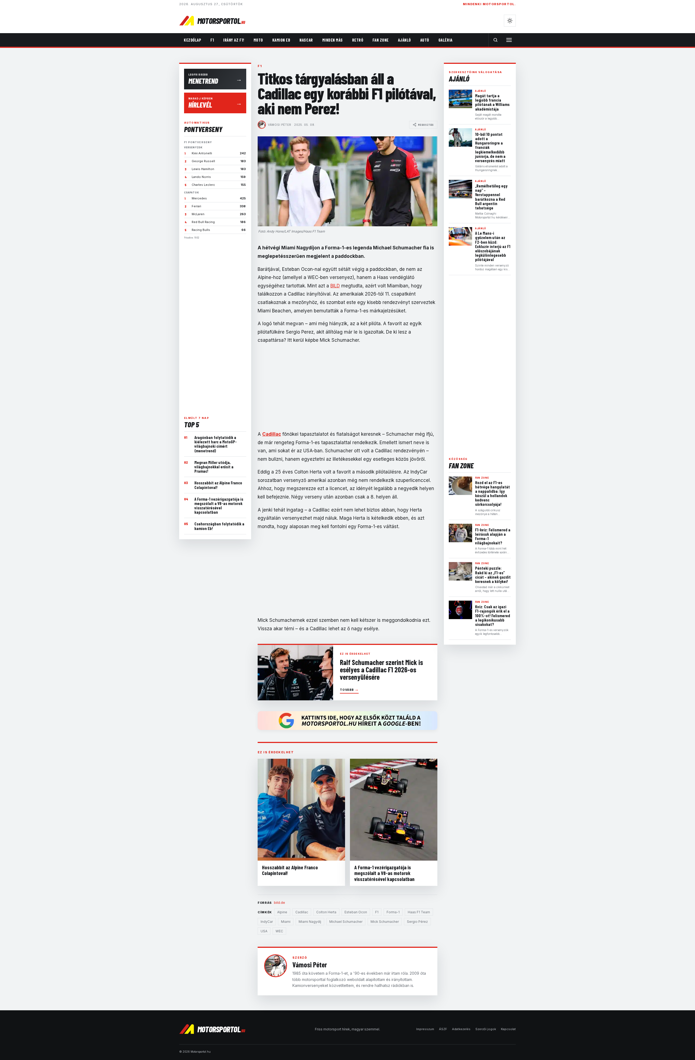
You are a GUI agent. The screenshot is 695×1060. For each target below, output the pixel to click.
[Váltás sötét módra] (510, 21)
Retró (358, 39)
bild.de (279, 902)
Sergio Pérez (417, 922)
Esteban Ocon (356, 912)
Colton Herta (326, 912)
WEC (279, 931)
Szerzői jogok (485, 1029)
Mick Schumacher (385, 922)
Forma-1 (393, 912)
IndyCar (267, 922)
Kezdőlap (192, 39)
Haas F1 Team (419, 912)
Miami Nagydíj (310, 922)
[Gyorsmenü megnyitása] (509, 40)
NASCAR (306, 39)
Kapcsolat (508, 1029)
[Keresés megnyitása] (495, 40)
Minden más (332, 39)
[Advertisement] (215, 325)
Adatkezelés (461, 1029)
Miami (285, 922)
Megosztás (426, 124)
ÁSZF (443, 1029)
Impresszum (425, 1029)
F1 (212, 39)
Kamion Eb (281, 39)
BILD (335, 285)
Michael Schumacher (345, 922)
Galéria (445, 39)
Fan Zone (380, 39)
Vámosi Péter (279, 124)
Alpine (282, 912)
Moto (258, 39)
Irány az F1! (233, 39)
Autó (424, 39)
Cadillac (301, 912)
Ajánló (404, 39)
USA (264, 931)
